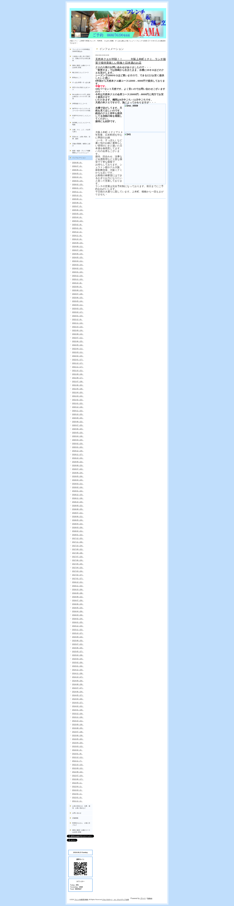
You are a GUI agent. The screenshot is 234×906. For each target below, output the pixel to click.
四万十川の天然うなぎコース (81, 88)
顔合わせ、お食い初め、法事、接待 (81, 137)
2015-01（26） (78, 666)
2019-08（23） (78, 465)
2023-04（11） (78, 305)
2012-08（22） (78, 772)
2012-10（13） (78, 765)
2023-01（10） (78, 316)
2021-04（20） (78, 392)
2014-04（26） (78, 699)
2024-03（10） (78, 265)
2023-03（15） (78, 308)
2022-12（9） (77, 319)
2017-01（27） (78, 578)
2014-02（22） (78, 706)
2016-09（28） (78, 593)
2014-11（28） (78, 673)
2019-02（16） (78, 487)
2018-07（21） (78, 513)
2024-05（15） (78, 257)
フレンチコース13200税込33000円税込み (81, 50)
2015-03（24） (78, 659)
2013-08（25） (78, 728)
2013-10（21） (78, 721)
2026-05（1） (77, 173)
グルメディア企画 (123, 899)
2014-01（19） (78, 710)
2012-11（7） (77, 761)
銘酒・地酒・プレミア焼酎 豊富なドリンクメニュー (82, 152)
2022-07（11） (78, 338)
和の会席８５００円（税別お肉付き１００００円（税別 (81, 96)
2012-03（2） (77, 790)
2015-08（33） (78, 641)
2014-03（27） (78, 703)
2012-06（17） (78, 779)
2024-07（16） (78, 250)
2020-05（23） (78, 433)
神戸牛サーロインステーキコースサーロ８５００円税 (81, 109)
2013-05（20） (78, 739)
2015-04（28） (78, 655)
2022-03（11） (78, 352)
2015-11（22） (78, 630)
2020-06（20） (78, 429)
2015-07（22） (78, 644)
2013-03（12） (78, 746)
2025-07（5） (77, 206)
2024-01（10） (78, 272)
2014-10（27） (78, 677)
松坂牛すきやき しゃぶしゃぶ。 (81, 116)
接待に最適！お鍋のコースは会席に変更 (81, 66)
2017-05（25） (78, 564)
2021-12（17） (78, 363)
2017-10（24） (78, 546)
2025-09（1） (77, 199)
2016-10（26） (78, 589)
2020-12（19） (78, 407)
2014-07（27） (78, 688)
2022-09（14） (78, 330)
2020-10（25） (78, 414)
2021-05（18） (78, 389)
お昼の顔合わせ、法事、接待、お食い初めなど (81, 807)
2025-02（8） (77, 225)
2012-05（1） (77, 783)
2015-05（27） (78, 651)
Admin (149, 898)
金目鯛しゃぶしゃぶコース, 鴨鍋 (82, 123)
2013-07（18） (78, 732)
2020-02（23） (78, 443)
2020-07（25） (78, 425)
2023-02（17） (78, 312)
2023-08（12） (78, 290)
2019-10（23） (78, 458)
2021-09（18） (78, 374)
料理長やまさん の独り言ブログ (81, 824)
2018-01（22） (78, 535)
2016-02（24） (78, 619)
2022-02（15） (78, 356)
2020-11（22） (78, 411)
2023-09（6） (77, 287)
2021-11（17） (78, 367)
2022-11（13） (78, 323)
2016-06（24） (78, 604)
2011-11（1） (77, 801)
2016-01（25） (78, 622)
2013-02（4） (77, 750)
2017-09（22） (78, 549)
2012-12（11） (78, 757)
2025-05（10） (78, 214)
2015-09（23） (78, 637)
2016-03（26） (78, 615)
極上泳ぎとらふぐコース (80, 72)
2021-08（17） (78, 378)
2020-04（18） (78, 436)
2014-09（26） (78, 681)
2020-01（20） (78, 447)
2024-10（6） (77, 239)
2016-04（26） (78, 611)
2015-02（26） (78, 662)
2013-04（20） (78, 743)
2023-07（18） (78, 294)
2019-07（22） (78, 469)
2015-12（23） (78, 626)
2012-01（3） (77, 797)
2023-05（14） (78, 301)
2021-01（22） (78, 403)
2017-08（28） (78, 553)
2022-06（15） (78, 341)
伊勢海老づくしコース (79, 103)
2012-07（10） (78, 776)
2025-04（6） (77, 217)
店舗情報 (75, 818)
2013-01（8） (77, 754)
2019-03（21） (78, 484)
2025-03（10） (78, 221)
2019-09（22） (78, 462)
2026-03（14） (78, 181)
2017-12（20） (78, 538)
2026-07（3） (77, 166)
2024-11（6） (77, 236)
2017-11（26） (78, 542)
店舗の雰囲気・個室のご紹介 (81, 144)
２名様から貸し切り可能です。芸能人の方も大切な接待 (81, 58)
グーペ (143, 898)
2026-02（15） (78, 184)
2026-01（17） (78, 188)
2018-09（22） (78, 506)
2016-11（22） (78, 586)
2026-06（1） (77, 170)
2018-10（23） (78, 502)
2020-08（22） (78, 422)
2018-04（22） (78, 524)
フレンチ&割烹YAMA (81, 899)
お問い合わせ (76, 813)
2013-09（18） (78, 724)
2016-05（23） (78, 608)
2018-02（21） (78, 531)
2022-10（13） (78, 327)
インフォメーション (79, 158)
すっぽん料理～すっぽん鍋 (81, 82)
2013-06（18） (78, 735)
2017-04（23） (78, 568)
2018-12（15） (78, 495)
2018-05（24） (78, 520)
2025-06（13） (78, 210)
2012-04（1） (77, 786)
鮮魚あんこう (76, 77)
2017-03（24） (78, 571)
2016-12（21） (78, 582)
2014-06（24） (78, 692)
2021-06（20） (78, 385)
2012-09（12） (78, 768)
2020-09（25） (78, 418)
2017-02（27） (78, 575)
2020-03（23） (78, 440)
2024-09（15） (78, 243)
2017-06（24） (78, 560)
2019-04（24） (78, 480)
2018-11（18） (78, 498)
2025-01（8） (77, 228)
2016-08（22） (78, 597)
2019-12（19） (78, 451)
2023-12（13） (78, 276)
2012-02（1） (77, 794)
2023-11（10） (78, 279)
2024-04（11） (78, 261)
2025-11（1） (77, 192)
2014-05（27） (78, 695)
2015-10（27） (78, 633)
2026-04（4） (77, 177)
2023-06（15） (78, 298)
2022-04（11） (78, 349)
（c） (115, 899)
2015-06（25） (78, 648)
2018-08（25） (78, 509)
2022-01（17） (78, 360)
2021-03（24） (78, 396)
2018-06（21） (78, 516)
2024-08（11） (78, 246)
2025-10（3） (77, 195)
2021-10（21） (78, 371)
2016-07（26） (78, 600)
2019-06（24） (78, 473)
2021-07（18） (78, 381)
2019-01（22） (78, 491)
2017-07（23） (78, 557)
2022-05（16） (78, 345)
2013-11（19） (78, 717)
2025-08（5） (77, 203)
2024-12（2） (77, 232)
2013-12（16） (78, 714)
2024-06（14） (78, 254)
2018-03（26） (78, 527)
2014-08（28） (78, 684)
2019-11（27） (78, 454)
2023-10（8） (77, 283)
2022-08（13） (78, 334)
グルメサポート (107, 899)
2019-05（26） (78, 476)
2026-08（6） (77, 163)
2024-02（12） (78, 268)
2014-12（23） (78, 670)
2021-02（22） (78, 400)
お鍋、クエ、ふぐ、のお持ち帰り (81, 130)
